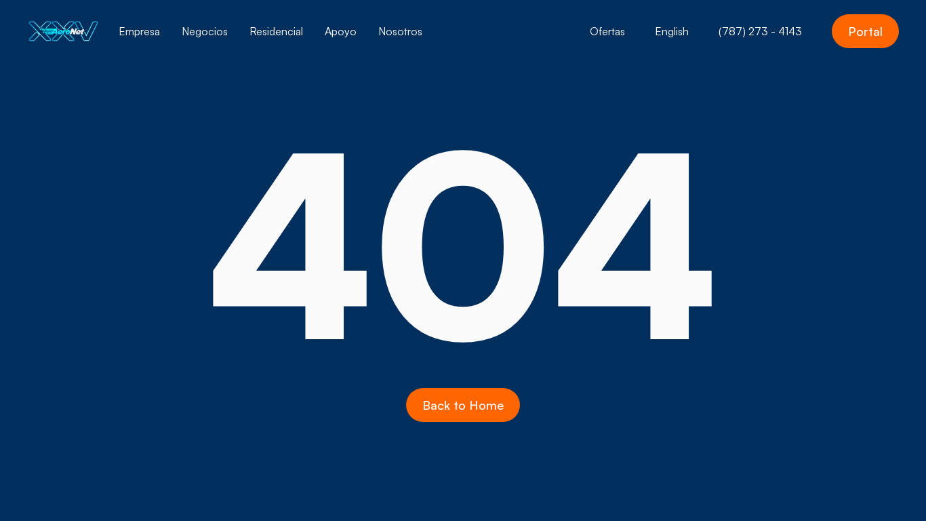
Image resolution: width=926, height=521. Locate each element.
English (672, 31)
